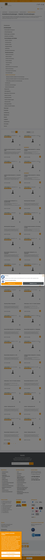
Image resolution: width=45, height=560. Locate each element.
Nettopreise (33, 283)
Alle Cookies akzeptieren (10, 552)
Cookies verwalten (11, 555)
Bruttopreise (11, 283)
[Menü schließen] (43, 275)
